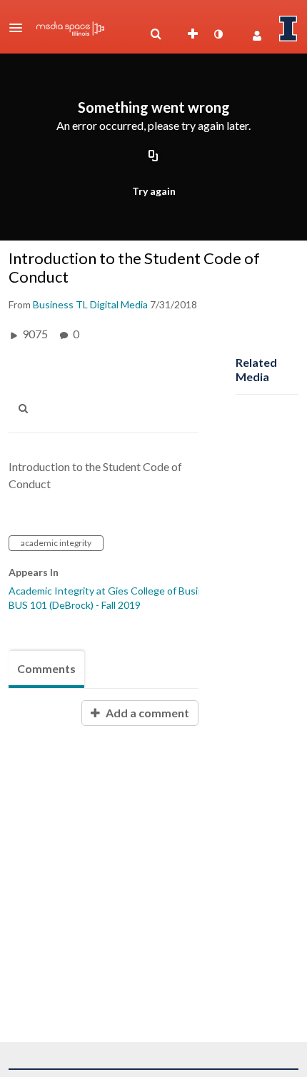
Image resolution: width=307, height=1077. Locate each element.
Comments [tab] (46, 668)
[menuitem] (156, 34)
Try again (154, 191)
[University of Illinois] (288, 28)
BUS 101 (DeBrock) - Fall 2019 (75, 605)
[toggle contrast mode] (218, 34)
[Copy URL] (153, 156)
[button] (20, 28)
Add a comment (146, 712)
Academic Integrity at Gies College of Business (114, 591)
